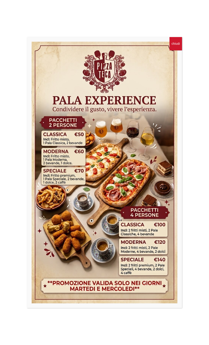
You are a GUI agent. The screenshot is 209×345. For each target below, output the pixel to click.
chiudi (176, 43)
